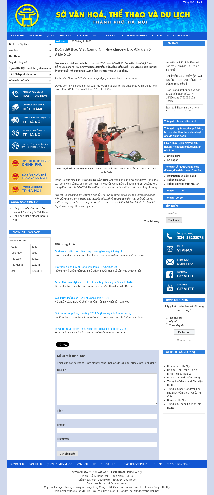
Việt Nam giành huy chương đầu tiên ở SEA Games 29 (86, 266)
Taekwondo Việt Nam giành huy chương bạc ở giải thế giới (88, 251)
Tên (60, 410)
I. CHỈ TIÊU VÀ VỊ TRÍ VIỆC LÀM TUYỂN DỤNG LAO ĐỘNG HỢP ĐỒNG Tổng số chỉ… (184, 76)
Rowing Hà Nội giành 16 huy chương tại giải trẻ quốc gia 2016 (90, 328)
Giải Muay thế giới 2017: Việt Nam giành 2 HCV (82, 297)
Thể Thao (14, 56)
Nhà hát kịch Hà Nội (178, 366)
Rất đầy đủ (175, 317)
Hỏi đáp (157, 35)
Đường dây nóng (178, 35)
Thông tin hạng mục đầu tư (183, 183)
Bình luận (63, 370)
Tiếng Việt (189, 2)
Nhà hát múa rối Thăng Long (183, 377)
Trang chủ (16, 35)
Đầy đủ (173, 321)
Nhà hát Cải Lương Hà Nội (182, 370)
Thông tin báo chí (174, 190)
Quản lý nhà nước (59, 35)
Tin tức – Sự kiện (104, 35)
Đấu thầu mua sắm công (181, 175)
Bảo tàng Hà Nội (176, 400)
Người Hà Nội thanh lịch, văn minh (29, 68)
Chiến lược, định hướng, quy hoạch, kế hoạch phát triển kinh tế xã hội (182, 147)
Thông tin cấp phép (133, 35)
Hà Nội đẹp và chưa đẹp (23, 74)
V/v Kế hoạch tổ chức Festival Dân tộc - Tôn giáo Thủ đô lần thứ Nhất (182, 62)
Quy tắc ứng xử (18, 62)
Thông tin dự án (176, 179)
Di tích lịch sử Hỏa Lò (179, 373)
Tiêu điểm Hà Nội (19, 80)
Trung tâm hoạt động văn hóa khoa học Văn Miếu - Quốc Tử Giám (184, 392)
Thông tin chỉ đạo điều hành (180, 121)
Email (61, 424)
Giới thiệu (35, 35)
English (201, 2)
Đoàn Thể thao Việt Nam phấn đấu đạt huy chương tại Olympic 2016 (94, 282)
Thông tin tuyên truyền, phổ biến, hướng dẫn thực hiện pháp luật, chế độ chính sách (183, 132)
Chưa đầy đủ (176, 325)
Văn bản (82, 35)
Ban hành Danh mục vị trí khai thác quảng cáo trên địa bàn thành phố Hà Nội (183, 107)
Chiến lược (173, 156)
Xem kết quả (184, 340)
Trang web (63, 438)
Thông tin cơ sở (173, 197)
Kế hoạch (172, 160)
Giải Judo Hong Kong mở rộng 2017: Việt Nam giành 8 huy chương (93, 313)
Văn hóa (13, 50)
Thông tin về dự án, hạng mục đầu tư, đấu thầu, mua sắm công (183, 168)
